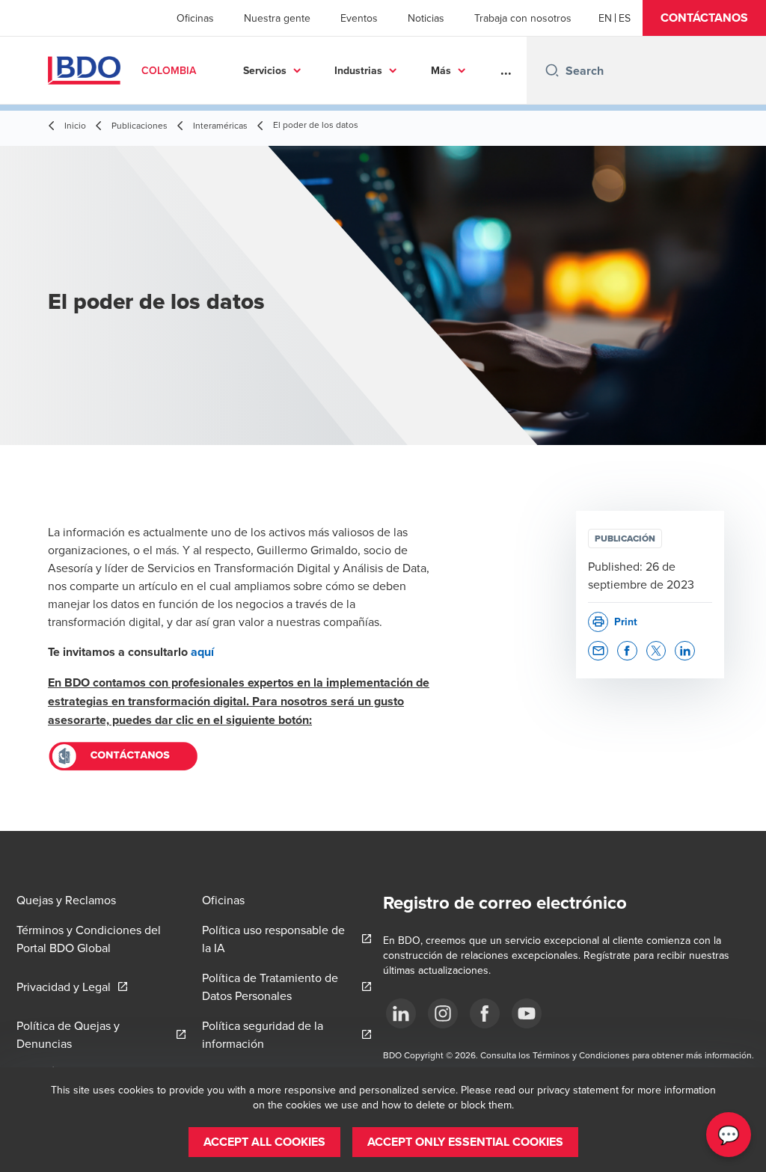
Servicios (265, 70)
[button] (704, 18)
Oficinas (195, 17)
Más (441, 70)
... (506, 70)
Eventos (359, 17)
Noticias (426, 17)
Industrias (358, 70)
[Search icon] (552, 70)
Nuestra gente (277, 17)
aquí (202, 651)
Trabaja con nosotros (523, 17)
